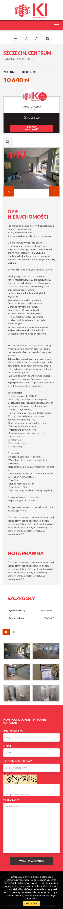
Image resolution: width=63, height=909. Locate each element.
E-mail (7, 745)
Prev (9, 191)
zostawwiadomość (31, 128)
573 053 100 (32, 117)
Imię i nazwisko (13, 730)
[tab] (8, 142)
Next (54, 191)
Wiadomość (11, 800)
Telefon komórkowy (17, 761)
